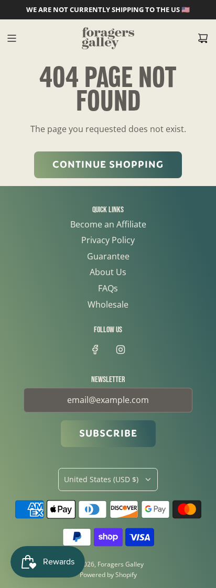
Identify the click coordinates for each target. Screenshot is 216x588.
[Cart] (202, 38)
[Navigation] (11, 38)
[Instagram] (120, 349)
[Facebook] (95, 349)
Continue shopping (108, 164)
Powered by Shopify (108, 574)
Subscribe (108, 433)
